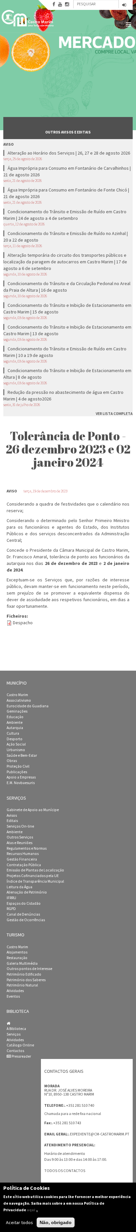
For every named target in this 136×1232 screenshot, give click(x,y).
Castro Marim (17, 694)
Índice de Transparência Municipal (35, 881)
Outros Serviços (20, 837)
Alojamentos (17, 952)
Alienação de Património (27, 892)
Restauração (17, 957)
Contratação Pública (24, 865)
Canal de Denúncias (23, 914)
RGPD (11, 908)
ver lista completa (114, 413)
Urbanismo (16, 750)
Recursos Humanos (23, 853)
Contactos (15, 1050)
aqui (31, 1209)
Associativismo (19, 700)
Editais (12, 820)
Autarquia (15, 727)
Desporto (14, 739)
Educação (15, 717)
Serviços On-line (20, 826)
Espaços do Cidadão (24, 903)
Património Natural (22, 985)
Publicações (17, 772)
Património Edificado (24, 974)
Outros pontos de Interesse (29, 968)
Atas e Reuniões (19, 842)
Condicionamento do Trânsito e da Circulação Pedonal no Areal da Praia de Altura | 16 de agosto (66, 286)
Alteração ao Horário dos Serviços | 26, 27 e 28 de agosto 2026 (69, 153)
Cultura (13, 733)
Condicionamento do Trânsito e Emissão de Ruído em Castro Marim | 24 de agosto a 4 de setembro (64, 215)
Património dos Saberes (26, 980)
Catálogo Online (20, 1045)
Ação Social (16, 744)
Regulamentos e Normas (27, 848)
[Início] (28, 18)
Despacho (23, 623)
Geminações (17, 711)
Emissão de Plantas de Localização (35, 870)
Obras (12, 760)
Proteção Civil (18, 766)
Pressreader (21, 1056)
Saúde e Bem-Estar (22, 755)
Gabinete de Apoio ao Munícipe (33, 809)
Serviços (13, 1034)
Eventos (13, 996)
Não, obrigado (56, 1222)
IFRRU (11, 897)
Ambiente (14, 722)
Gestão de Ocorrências (26, 920)
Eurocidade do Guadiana (28, 706)
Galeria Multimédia (22, 963)
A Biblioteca (16, 1028)
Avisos (12, 815)
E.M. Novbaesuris (21, 782)
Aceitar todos (19, 1222)
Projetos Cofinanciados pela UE (33, 875)
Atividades (15, 990)
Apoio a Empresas (21, 777)
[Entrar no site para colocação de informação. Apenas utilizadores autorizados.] (124, 5)
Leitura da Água (19, 887)
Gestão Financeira (22, 859)
